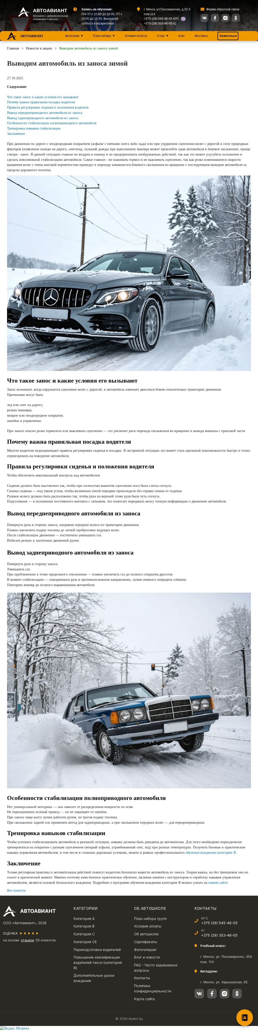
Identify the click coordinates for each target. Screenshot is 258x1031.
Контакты (201, 36)
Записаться (227, 36)
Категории (72, 36)
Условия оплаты (136, 36)
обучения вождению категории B (210, 852)
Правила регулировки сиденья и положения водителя (47, 107)
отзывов (27, 940)
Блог (181, 36)
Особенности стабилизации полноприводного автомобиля (51, 123)
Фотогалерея (145, 949)
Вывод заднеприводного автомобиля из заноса (42, 118)
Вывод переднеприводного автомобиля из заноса (44, 113)
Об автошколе (146, 934)
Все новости (16, 890)
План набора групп (150, 918)
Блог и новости (147, 957)
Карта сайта (144, 999)
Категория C (84, 934)
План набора (102, 36)
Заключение (16, 134)
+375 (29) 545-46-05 (158, 18)
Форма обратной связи (222, 9)
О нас (161, 36)
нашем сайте (218, 883)
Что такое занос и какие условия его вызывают (42, 97)
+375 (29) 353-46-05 (158, 23)
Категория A (84, 918)
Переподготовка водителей (97, 949)
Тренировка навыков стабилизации (34, 128)
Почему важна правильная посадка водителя (41, 102)
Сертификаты (145, 942)
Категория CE (85, 942)
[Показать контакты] (244, 1017)
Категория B (84, 926)
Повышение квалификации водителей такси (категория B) (98, 962)
